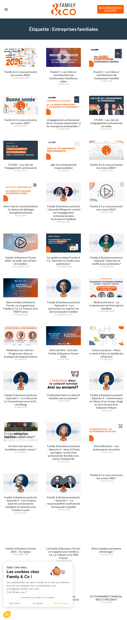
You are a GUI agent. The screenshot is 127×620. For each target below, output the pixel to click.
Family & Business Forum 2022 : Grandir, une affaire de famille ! (21, 260)
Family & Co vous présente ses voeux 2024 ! (106, 166)
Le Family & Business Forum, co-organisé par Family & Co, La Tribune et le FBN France (63, 553)
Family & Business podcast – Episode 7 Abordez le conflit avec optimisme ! (106, 260)
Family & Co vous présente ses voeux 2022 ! (106, 476)
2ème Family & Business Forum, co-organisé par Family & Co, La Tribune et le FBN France (20, 307)
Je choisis (38, 603)
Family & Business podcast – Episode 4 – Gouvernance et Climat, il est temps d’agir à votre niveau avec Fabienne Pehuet (106, 401)
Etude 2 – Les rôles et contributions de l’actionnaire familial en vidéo (63, 76)
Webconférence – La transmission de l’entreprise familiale (106, 305)
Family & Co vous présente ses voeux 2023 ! (106, 208)
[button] (6, 9)
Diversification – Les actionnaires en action (106, 447)
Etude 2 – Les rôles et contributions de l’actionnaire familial (106, 75)
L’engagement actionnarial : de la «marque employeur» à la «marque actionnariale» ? (63, 123)
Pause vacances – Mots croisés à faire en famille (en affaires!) (106, 353)
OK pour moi (61, 603)
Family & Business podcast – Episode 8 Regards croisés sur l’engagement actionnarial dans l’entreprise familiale (63, 212)
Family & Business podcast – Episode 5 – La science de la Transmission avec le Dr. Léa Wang (20, 399)
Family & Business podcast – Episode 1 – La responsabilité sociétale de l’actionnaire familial (63, 502)
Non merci (14, 603)
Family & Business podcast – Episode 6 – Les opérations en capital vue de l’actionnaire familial (63, 307)
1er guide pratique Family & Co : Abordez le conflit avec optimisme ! (63, 260)
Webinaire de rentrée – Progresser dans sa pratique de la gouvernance (20, 353)
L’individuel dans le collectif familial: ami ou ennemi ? (63, 396)
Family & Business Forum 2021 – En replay (20, 550)
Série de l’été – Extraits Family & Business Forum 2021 (63, 353)
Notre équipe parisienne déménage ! (106, 550)
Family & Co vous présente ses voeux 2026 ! (20, 73)
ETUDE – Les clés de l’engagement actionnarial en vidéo (106, 123)
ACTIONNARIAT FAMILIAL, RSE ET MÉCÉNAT (106, 598)
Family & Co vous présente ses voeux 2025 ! (20, 121)
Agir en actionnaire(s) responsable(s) (63, 166)
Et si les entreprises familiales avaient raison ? (21, 447)
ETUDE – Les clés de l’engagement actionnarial (21, 166)
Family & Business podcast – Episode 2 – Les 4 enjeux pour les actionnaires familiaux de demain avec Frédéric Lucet (20, 503)
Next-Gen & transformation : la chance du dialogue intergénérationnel (20, 209)
